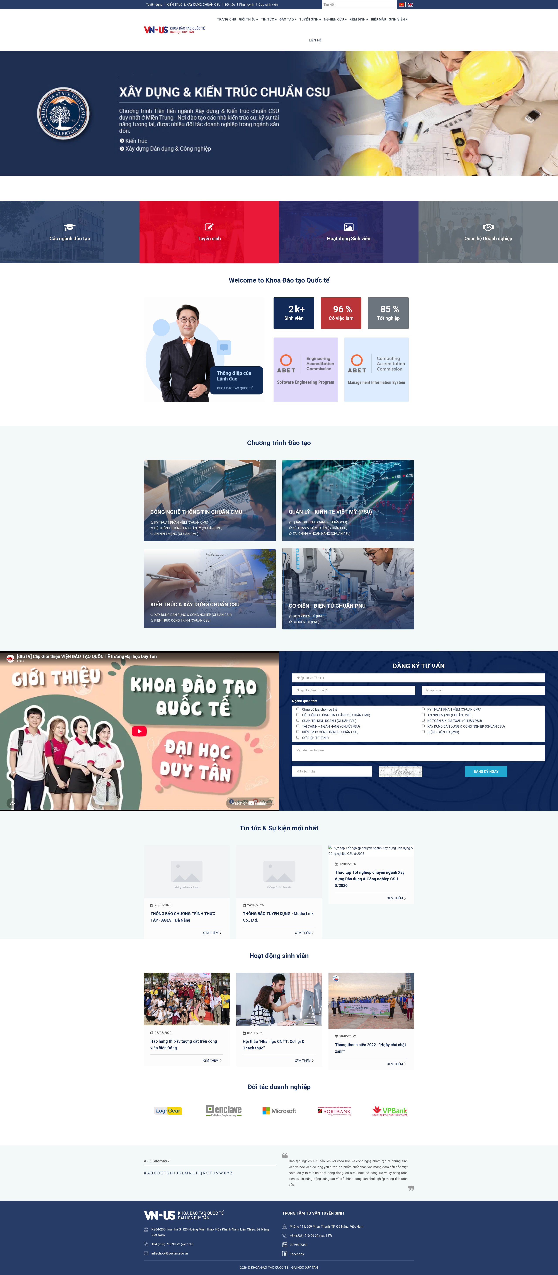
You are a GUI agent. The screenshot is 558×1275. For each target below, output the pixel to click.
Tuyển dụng (154, 5)
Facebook (297, 1254)
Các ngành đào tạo (69, 238)
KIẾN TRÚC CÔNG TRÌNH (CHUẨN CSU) (182, 620)
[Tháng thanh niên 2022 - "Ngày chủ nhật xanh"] (279, 1001)
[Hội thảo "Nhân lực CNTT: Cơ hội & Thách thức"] (187, 999)
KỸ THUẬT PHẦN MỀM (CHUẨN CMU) (180, 522)
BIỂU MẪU (378, 19)
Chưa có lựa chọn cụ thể (319, 709)
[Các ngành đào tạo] (69, 229)
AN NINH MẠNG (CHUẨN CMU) (175, 534)
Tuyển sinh (209, 238)
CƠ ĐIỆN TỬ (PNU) (305, 622)
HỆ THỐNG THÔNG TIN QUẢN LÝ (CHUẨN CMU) (187, 528)
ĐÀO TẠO (286, 19)
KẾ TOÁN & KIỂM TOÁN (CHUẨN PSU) (319, 528)
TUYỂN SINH (308, 19)
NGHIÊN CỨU (334, 19)
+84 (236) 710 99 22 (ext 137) (172, 1244)
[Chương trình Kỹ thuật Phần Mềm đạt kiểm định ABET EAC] (306, 369)
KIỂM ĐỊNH (357, 19)
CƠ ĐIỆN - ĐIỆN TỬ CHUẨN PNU (327, 606)
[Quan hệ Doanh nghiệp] (488, 229)
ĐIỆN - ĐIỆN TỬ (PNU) (308, 616)
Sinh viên (397, 19)
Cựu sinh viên (268, 5)
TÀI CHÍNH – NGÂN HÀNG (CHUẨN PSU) (321, 534)
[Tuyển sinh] (209, 229)
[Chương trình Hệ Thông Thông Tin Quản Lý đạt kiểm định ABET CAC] (376, 369)
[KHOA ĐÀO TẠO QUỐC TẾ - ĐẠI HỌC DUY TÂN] (175, 30)
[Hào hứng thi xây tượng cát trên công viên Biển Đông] (371, 999)
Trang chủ (226, 19)
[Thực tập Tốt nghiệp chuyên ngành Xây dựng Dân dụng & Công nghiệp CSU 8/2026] (279, 851)
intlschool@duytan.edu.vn (169, 1253)
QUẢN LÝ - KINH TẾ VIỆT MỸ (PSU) (330, 512)
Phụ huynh (246, 5)
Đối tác (230, 5)
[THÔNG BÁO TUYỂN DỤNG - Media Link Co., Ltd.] (187, 871)
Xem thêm (210, 933)
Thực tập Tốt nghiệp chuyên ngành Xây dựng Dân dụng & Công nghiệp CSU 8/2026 (277, 879)
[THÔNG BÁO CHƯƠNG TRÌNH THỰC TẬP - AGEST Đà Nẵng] (371, 871)
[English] (410, 5)
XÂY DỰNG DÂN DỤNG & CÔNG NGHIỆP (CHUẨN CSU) (192, 615)
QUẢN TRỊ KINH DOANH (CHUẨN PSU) (319, 522)
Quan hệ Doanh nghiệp (488, 238)
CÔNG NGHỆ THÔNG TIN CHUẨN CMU (196, 512)
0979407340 (298, 1245)
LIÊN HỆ (315, 40)
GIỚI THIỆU (247, 19)
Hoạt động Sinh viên (348, 238)
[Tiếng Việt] (401, 5)
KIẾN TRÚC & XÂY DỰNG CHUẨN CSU (193, 5)
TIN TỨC (267, 19)
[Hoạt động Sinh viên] (349, 229)
